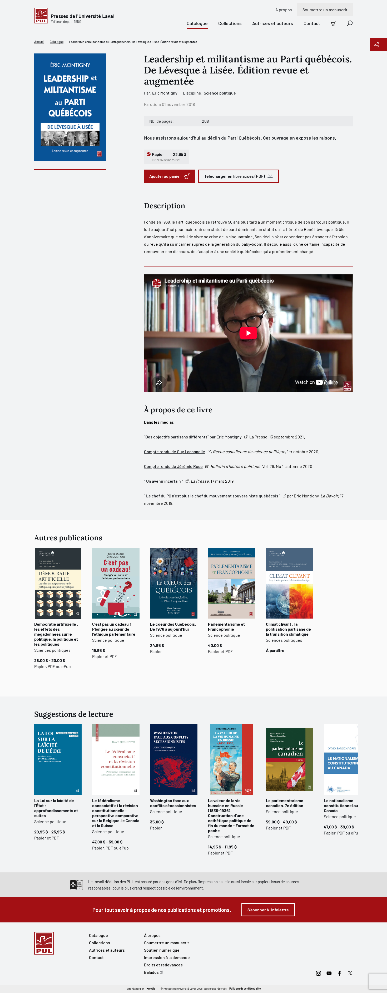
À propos (283, 9)
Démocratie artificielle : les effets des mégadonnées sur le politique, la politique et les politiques (56, 633)
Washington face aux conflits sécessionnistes (173, 803)
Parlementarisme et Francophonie (226, 626)
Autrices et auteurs (272, 23)
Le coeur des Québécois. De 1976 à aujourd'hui (173, 626)
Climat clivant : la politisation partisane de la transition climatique (288, 628)
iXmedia (150, 988)
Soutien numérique (162, 949)
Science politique (220, 92)
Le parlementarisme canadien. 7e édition (284, 803)
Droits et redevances (163, 964)
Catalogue (197, 23)
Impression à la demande (167, 957)
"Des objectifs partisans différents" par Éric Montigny (193, 436)
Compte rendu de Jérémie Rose (173, 466)
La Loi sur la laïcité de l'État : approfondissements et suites (56, 808)
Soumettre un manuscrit (325, 9)
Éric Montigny (164, 92)
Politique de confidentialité (245, 988)
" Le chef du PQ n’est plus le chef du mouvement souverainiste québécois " (212, 495)
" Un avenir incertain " (163, 480)
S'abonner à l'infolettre (268, 909)
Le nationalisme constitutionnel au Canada (341, 805)
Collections (230, 23)
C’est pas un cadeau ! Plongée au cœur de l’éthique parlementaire (113, 628)
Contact (312, 23)
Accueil (39, 41)
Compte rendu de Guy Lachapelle (174, 451)
